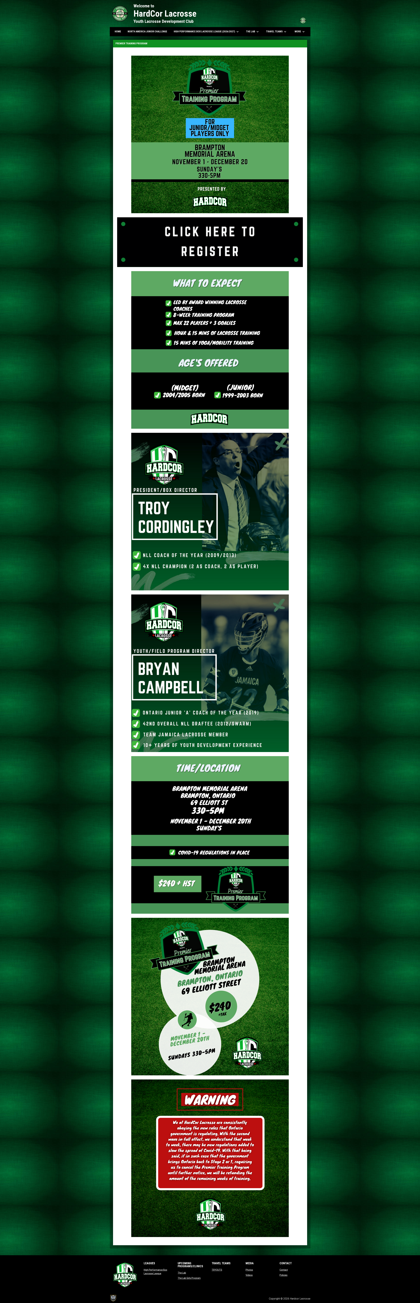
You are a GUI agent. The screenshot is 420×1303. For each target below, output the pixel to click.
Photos (249, 1270)
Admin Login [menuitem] (255, 1298)
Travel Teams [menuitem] (276, 32)
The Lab (182, 1272)
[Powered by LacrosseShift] (113, 1298)
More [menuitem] (300, 32)
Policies (283, 1275)
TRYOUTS (217, 1270)
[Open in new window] (210, 242)
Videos (249, 1275)
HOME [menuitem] (118, 31)
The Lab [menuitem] (253, 32)
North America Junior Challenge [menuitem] (147, 31)
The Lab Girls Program (189, 1278)
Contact (284, 1270)
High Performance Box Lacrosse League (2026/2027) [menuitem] (207, 32)
